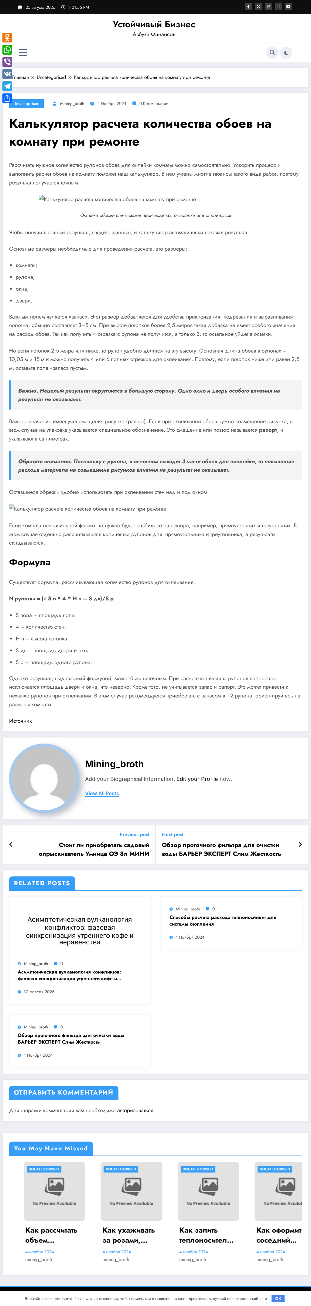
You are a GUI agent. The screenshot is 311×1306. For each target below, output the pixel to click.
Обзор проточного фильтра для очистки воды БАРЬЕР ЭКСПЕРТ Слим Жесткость (221, 849)
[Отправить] (7, 98)
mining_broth (72, 103)
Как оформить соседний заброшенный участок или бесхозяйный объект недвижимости (257, 1235)
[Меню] (23, 52)
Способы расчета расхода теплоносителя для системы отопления (222, 920)
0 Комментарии (154, 103)
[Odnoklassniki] (7, 38)
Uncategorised (26, 103)
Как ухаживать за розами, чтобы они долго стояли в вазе (103, 1235)
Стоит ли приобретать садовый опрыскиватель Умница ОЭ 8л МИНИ (94, 849)
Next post (172, 834)
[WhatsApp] (7, 50)
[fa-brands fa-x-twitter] (258, 6)
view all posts (102, 793)
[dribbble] (268, 6)
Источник (20, 721)
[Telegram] (7, 86)
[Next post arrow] (300, 845)
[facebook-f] (248, 6)
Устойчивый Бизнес (154, 24)
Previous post (134, 834)
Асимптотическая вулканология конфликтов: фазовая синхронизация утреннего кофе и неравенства (69, 975)
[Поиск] (272, 52)
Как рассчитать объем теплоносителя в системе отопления (29, 1235)
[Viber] (7, 62)
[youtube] (288, 6)
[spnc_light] (286, 53)
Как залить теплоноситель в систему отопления (183, 1235)
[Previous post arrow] (11, 845)
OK (278, 1298)
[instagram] (278, 6)
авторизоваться (135, 1110)
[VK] (7, 74)
